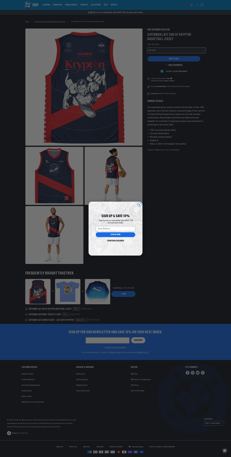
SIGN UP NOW (115, 235)
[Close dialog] (139, 204)
